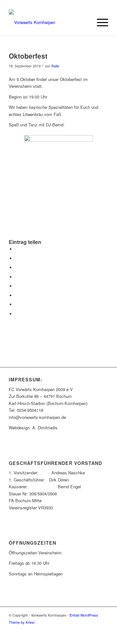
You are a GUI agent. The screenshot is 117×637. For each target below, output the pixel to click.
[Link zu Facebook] (84, 629)
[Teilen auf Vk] (17, 295)
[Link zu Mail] (93, 629)
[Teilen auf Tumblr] (17, 286)
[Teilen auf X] (17, 258)
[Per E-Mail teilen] (17, 314)
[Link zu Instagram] (103, 629)
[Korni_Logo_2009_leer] (48, 22)
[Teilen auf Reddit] (17, 304)
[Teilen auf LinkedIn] (17, 277)
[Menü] (99, 22)
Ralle (55, 66)
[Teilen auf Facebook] (17, 249)
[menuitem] (99, 22)
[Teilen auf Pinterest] (17, 267)
